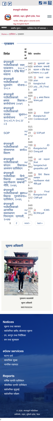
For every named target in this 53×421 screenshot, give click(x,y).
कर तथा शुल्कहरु (11, 339)
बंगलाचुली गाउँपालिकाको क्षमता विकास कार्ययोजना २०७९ (14, 99)
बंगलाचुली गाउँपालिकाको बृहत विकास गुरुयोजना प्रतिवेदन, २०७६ (14, 194)
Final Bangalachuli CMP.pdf (41, 194)
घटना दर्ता (8, 356)
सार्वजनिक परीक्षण (11, 394)
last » (40, 223)
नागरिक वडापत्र (11, 364)
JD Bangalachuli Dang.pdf (41, 148)
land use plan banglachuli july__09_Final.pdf (41, 83)
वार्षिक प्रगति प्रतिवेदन (14, 380)
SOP (7, 132)
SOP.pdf (40, 133)
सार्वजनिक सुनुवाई (11, 389)
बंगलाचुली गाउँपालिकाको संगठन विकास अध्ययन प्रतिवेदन (14, 163)
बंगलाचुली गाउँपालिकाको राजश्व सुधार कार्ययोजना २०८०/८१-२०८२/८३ (14, 116)
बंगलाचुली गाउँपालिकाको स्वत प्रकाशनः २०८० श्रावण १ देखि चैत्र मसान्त (14, 68)
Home (4, 34)
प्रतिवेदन (12, 34)
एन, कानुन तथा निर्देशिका (15, 335)
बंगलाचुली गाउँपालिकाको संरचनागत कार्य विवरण (14, 148)
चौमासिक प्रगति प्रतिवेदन (15, 385)
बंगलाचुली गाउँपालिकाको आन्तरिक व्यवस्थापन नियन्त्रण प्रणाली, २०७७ (14, 211)
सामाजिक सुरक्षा (10, 360)
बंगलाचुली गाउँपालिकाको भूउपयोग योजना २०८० (14, 83)
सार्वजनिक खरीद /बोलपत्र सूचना (18, 331)
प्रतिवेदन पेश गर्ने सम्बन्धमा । (35, 28)
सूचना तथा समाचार (12, 326)
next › (27, 223)
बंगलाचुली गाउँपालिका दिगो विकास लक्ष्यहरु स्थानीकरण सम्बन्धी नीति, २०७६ (14, 179)
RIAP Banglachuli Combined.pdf (41, 116)
